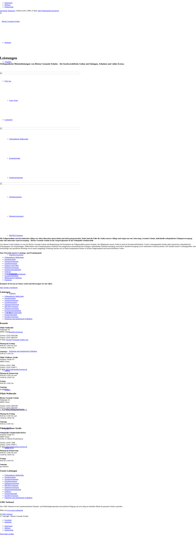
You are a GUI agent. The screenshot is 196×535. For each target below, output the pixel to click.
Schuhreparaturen (11, 263)
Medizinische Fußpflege (13, 278)
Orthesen (8, 272)
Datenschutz (9, 7)
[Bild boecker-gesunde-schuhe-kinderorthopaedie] (98, 209)
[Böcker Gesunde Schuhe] (10, 21)
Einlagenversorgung (12, 304)
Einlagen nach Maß (11, 266)
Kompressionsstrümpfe (13, 270)
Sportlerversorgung (11, 276)
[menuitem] (100, 3)
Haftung (7, 5)
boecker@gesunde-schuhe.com (17, 340)
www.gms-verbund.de (15, 510)
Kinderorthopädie (11, 274)
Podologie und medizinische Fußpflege (18, 319)
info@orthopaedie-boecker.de (48, 11)
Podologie (8, 280)
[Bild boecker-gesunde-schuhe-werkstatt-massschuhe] (98, 98)
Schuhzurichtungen (11, 261)
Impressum (8, 3)
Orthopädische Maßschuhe (14, 257)
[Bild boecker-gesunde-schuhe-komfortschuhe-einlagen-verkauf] (98, 153)
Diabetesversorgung (12, 268)
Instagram (11, 11)
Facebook (3, 11)
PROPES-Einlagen (11, 307)
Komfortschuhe (10, 259)
